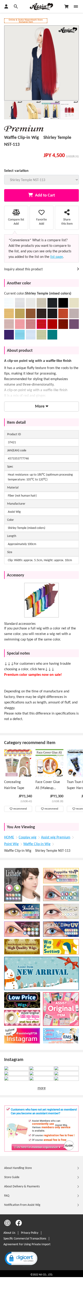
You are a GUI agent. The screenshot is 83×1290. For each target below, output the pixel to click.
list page (56, 257)
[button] (20, 1259)
